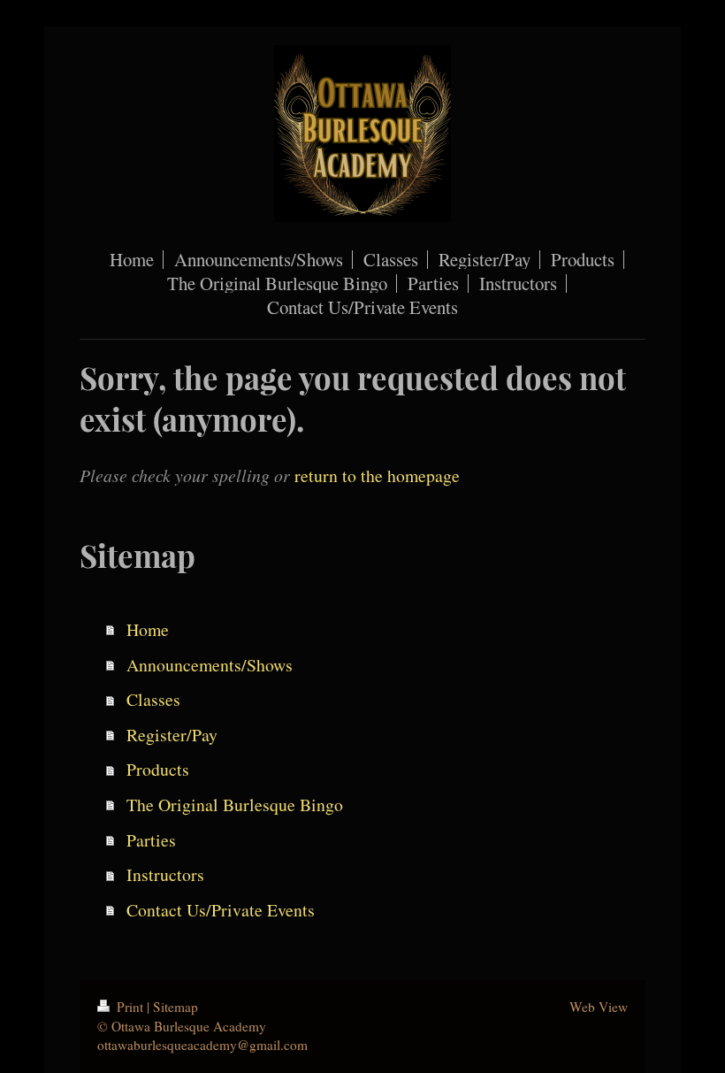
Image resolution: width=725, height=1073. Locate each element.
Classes (153, 699)
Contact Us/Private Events (220, 910)
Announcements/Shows (209, 665)
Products (157, 769)
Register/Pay (172, 735)
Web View (598, 1007)
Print (130, 1007)
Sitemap (175, 1007)
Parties (151, 840)
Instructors (165, 874)
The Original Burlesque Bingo (234, 804)
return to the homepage (377, 475)
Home (147, 629)
